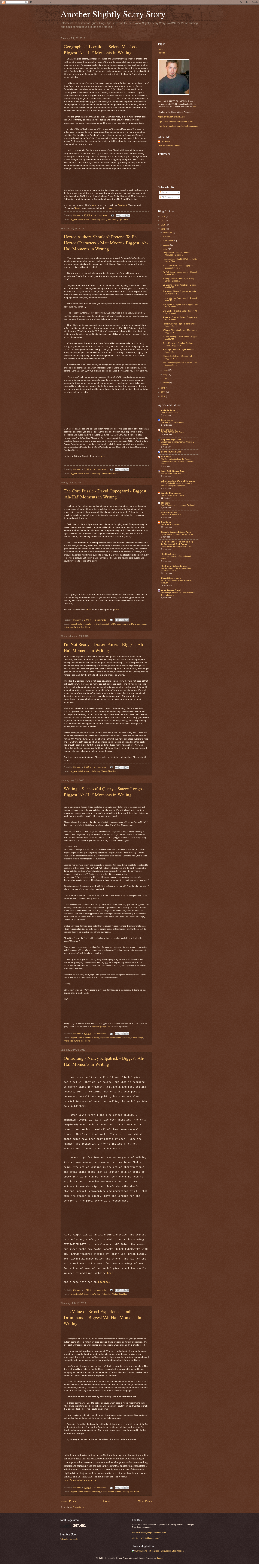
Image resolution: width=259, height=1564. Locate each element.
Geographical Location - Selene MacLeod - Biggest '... (176, 253)
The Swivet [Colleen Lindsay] (174, 566)
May (165, 374)
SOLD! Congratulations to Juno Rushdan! (178, 505)
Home (106, 1501)
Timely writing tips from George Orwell (176, 546)
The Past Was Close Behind (172, 422)
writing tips (106, 219)
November (168, 232)
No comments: (101, 215)
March (166, 383)
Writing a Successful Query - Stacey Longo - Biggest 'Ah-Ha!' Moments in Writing (104, 792)
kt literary (165, 503)
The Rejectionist (168, 554)
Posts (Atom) (78, 1507)
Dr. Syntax (166, 457)
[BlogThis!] (120, 215)
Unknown (165, 141)
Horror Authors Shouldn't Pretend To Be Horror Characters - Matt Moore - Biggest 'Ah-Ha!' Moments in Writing (106, 243)
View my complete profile (169, 146)
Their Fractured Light (169, 413)
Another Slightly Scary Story (113, 14)
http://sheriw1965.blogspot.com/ (145, 1538)
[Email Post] (112, 215)
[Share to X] (123, 215)
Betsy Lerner (167, 420)
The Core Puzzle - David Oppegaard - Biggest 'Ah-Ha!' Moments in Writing (105, 494)
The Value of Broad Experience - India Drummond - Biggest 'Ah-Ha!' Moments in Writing (102, 1317)
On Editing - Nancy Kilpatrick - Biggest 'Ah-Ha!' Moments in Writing (104, 1061)
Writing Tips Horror (120, 219)
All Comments (167, 197)
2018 (163, 216)
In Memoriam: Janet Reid (171, 473)
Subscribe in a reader (69, 1539)
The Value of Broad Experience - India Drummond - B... (179, 292)
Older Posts (145, 1501)
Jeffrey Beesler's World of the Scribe (178, 481)
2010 (163, 396)
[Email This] (117, 215)
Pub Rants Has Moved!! (170, 525)
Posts (164, 192)
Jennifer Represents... (171, 493)
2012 (163, 388)
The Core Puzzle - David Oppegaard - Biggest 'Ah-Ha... (179, 266)
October (167, 237)
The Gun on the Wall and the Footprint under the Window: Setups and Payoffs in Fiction (178, 461)
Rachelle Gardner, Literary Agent (176, 532)
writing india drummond (111, 1492)
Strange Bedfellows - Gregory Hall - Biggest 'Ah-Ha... (178, 357)
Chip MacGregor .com (171, 440)
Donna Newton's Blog (171, 452)
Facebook (122, 205)
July (165, 249)
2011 (163, 392)
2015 (163, 225)
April (165, 379)
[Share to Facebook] (126, 215)
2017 (163, 221)
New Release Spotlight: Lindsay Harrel (177, 534)
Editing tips (106, 1294)
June (165, 370)
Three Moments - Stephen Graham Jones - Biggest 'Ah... (178, 344)
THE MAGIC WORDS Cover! (172, 432)
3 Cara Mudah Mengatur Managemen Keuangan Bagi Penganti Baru (176, 484)
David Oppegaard (138, 624)
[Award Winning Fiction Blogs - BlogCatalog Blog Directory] (158, 1551)
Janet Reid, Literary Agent (173, 471)
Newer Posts (68, 1501)
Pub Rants (166, 522)
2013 (163, 229)
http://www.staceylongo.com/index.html (149, 1533)
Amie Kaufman (168, 410)
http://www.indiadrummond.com (80, 1480)
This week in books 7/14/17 (172, 515)
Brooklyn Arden (168, 430)
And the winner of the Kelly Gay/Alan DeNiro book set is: (176, 569)
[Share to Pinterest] (128, 215)
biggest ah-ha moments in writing (85, 624)
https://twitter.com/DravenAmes (171, 117)
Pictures (161, 53)
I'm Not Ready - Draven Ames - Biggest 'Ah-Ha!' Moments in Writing (104, 647)
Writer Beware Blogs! (171, 590)
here (94, 205)
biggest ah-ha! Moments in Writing (85, 219)
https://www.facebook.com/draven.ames (175, 121)
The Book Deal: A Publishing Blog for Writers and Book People (177, 543)
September (168, 241)
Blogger (159, 1558)
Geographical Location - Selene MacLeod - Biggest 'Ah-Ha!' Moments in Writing (102, 49)
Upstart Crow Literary (171, 578)
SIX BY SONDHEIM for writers (173, 495)
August (166, 245)
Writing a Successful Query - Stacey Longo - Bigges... (179, 279)
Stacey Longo (137, 1038)
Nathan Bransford (169, 512)
